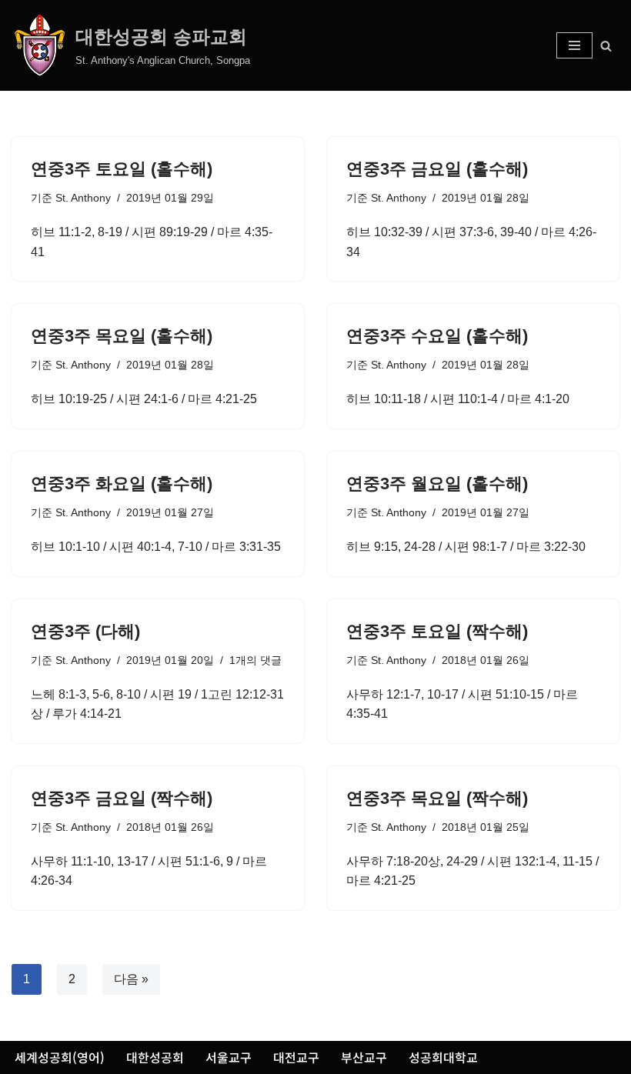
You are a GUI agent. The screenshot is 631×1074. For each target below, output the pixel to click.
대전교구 (296, 1057)
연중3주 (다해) (85, 631)
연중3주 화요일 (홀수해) (121, 483)
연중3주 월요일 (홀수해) (437, 483)
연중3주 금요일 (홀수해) (437, 168)
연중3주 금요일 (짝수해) (121, 798)
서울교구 (228, 1057)
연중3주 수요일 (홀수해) (437, 335)
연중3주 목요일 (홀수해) (121, 335)
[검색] (606, 46)
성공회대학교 (443, 1057)
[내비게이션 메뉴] (574, 45)
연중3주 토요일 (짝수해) (437, 631)
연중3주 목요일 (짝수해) (437, 798)
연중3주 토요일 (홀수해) (121, 168)
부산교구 (364, 1057)
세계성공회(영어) (60, 1057)
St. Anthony (83, 198)
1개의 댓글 (255, 660)
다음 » (131, 979)
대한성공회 (155, 1057)
